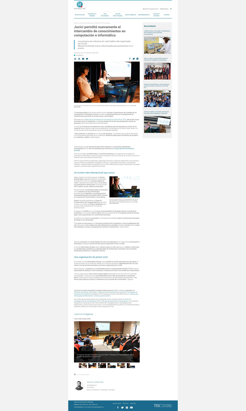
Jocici (79, 374)
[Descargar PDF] (79, 59)
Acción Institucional (118, 15)
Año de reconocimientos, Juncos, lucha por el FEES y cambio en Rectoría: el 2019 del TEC (157, 85)
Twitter (122, 407)
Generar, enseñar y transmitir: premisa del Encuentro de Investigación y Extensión (156, 112)
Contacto (125, 403)
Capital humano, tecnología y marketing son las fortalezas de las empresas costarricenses (157, 32)
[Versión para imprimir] (75, 59)
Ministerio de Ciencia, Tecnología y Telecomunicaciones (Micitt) (95, 292)
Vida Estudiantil (105, 15)
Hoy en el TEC (80, 4)
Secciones (133, 403)
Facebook (117, 407)
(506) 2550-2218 (83, 404)
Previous (75, 342)
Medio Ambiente (130, 15)
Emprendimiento (144, 15)
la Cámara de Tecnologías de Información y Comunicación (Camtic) (106, 295)
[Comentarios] (87, 59)
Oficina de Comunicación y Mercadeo (83, 402)
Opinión (166, 15)
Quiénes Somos (164, 9)
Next (139, 342)
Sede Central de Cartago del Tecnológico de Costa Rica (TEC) (105, 119)
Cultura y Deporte (156, 15)
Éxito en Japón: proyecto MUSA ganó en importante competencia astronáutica (156, 59)
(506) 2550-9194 (93, 404)
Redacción (160, 115)
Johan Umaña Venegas (163, 90)
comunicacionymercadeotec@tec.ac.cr (94, 407)
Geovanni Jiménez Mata (92, 53)
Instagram (126, 407)
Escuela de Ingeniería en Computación (115, 301)
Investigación (80, 15)
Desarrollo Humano (92, 15)
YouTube (131, 407)
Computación (85, 374)
